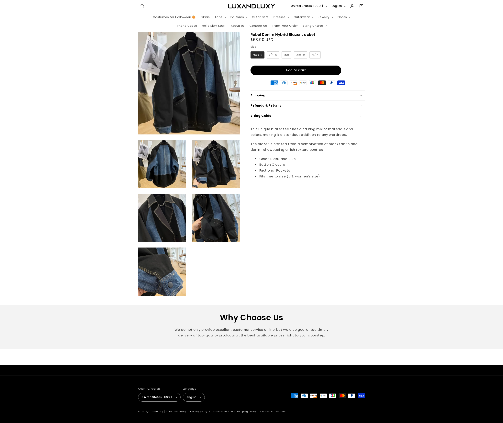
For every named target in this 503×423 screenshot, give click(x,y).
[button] (142, 6)
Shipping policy (246, 411)
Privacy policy (198, 411)
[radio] (257, 55)
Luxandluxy (156, 411)
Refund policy (177, 411)
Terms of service (222, 411)
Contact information (273, 411)
